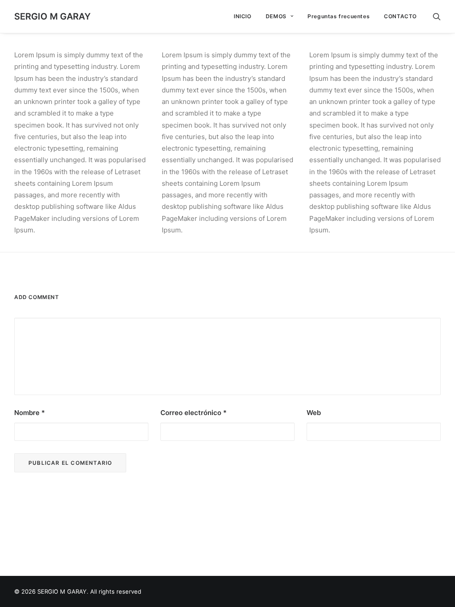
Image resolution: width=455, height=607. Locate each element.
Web (314, 412)
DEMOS (276, 16)
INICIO (242, 16)
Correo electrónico (193, 412)
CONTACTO (400, 16)
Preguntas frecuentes (338, 16)
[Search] (437, 16)
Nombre (29, 412)
